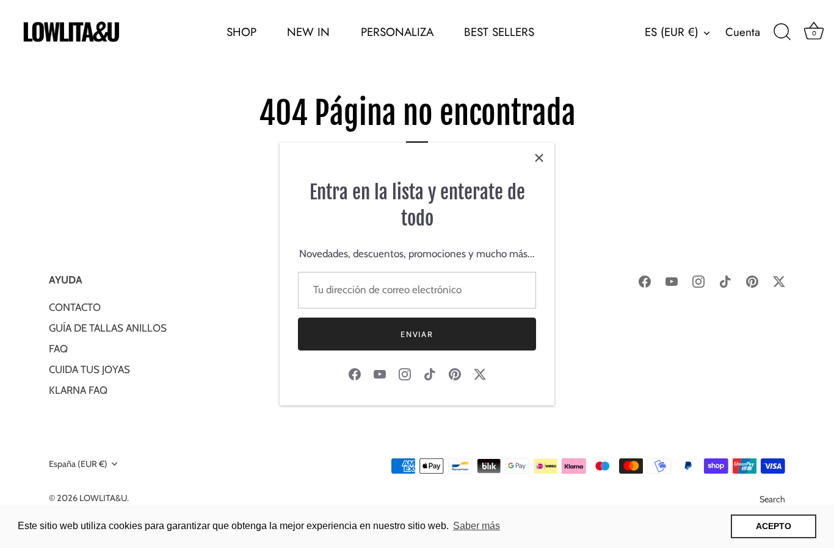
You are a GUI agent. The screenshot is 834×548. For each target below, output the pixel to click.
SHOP (241, 32)
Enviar (417, 334)
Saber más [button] (476, 526)
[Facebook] (355, 374)
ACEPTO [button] (773, 526)
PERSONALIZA (397, 32)
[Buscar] (782, 32)
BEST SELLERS (499, 32)
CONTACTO (75, 307)
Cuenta (742, 32)
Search (772, 499)
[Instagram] (405, 374)
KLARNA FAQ (78, 390)
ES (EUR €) (671, 32)
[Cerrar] (539, 157)
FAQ (58, 349)
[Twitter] (480, 374)
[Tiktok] (430, 374)
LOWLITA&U (103, 498)
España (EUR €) (78, 463)
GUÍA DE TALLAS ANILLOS (108, 328)
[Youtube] (380, 374)
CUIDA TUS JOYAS (89, 369)
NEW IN (308, 32)
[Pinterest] (455, 374)
